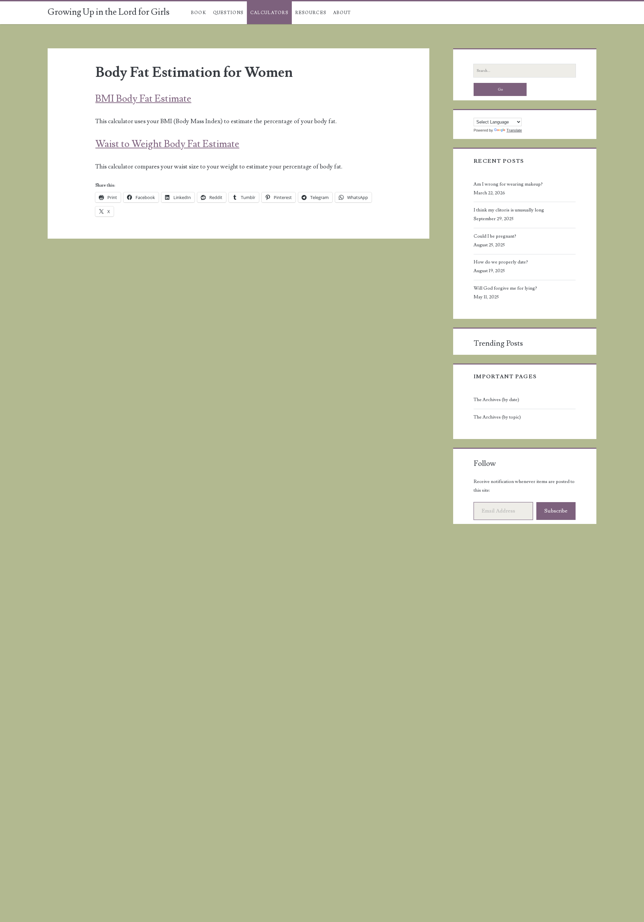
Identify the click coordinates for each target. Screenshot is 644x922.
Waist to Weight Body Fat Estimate (167, 144)
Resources (311, 12)
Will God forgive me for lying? (505, 288)
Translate (514, 130)
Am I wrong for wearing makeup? (508, 184)
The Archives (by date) (496, 400)
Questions (228, 12)
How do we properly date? (501, 262)
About (342, 12)
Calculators (269, 12)
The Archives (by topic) (497, 417)
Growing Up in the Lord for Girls (108, 12)
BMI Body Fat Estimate (143, 98)
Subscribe (556, 510)
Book (198, 12)
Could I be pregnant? (495, 236)
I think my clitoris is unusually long (509, 210)
